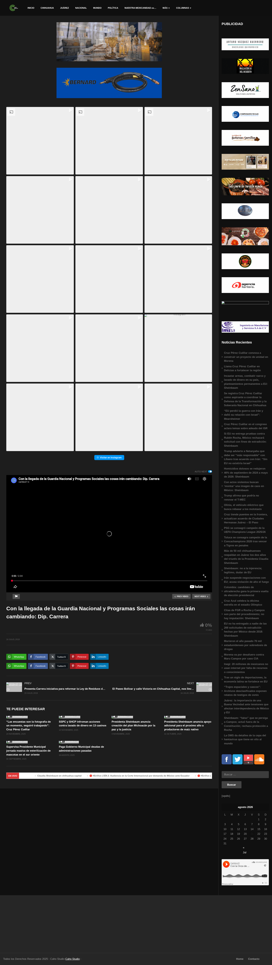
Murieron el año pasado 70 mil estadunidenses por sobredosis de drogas (245, 645)
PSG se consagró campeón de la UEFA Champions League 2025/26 (245, 530)
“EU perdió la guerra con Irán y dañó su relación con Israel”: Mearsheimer (243, 414)
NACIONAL (81, 8)
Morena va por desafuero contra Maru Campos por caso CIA (244, 656)
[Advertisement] (34, 923)
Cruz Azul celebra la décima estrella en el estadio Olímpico (243, 602)
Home (239, 958)
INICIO (31, 8)
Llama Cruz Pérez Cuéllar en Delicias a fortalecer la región (242, 368)
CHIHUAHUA (47, 8)
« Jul (244, 848)
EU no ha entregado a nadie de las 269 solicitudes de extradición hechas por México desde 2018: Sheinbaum (245, 629)
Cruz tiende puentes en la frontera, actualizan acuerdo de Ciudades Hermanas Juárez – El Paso (246, 518)
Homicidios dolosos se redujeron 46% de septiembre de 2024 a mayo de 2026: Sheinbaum (246, 472)
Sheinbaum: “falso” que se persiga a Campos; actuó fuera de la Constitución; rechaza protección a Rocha (246, 724)
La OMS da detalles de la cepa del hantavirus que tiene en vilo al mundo (245, 739)
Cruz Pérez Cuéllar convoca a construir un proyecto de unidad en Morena (246, 356)
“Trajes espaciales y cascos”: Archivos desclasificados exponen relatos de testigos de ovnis (245, 690)
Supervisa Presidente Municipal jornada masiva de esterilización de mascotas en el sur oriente (28, 750)
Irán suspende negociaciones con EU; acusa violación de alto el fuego (246, 579)
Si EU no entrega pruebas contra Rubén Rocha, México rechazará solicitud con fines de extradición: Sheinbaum (245, 439)
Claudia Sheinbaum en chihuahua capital (32, 775)
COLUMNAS (182, 8)
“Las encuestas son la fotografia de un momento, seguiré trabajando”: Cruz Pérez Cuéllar (28, 725)
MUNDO (97, 8)
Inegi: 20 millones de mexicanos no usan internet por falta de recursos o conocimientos (246, 668)
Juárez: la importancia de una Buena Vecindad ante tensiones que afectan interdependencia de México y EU (246, 706)
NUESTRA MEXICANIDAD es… (140, 8)
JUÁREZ (64, 8)
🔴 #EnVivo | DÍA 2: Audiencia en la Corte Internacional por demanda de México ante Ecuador (112, 775)
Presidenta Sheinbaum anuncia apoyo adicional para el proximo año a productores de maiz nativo (187, 725)
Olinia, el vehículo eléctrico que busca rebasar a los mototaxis (244, 507)
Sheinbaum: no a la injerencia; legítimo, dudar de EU (243, 570)
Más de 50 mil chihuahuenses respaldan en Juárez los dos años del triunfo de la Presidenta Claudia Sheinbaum (246, 556)
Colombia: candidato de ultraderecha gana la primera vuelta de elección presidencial (246, 591)
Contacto (253, 958)
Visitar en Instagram (111, 457)
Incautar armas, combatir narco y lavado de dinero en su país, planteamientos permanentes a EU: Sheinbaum (246, 381)
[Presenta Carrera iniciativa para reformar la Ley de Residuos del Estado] (56, 688)
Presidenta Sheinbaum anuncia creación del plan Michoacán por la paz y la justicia (133, 725)
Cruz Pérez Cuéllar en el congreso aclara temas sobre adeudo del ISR (245, 426)
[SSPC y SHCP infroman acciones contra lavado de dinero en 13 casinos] (83, 717)
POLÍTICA (113, 8)
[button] (40, 141)
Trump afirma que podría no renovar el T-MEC (241, 497)
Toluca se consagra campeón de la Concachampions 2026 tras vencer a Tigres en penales (245, 541)
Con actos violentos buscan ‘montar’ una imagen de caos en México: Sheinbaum (244, 486)
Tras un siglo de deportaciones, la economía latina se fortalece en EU (245, 679)
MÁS (165, 8)
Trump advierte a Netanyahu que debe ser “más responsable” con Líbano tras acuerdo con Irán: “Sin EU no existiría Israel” (245, 457)
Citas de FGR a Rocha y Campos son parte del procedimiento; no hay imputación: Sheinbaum (244, 614)
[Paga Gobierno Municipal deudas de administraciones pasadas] (83, 742)
